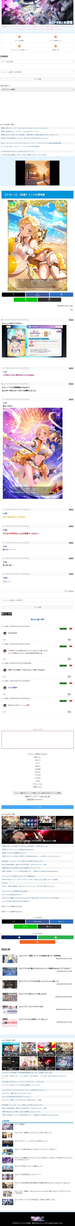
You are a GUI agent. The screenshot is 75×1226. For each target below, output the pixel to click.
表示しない (38, 787)
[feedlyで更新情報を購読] (56, 937)
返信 (5, 639)
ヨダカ (38, 778)
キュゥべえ (38, 784)
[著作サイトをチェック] (19, 937)
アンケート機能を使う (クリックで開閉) (25, 793)
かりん (38, 757)
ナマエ (38, 775)
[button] (72, 62)
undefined (70, 591)
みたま (38, 772)
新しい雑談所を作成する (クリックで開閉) (49, 793)
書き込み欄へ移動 (37, 619)
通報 (69, 639)
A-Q (38, 781)
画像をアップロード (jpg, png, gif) (37, 796)
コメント (37, 729)
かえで (38, 760)
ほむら (38, 766)
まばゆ (38, 769)
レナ (38, 763)
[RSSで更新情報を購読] (37, 942)
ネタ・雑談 (7, 614)
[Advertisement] (37, 107)
